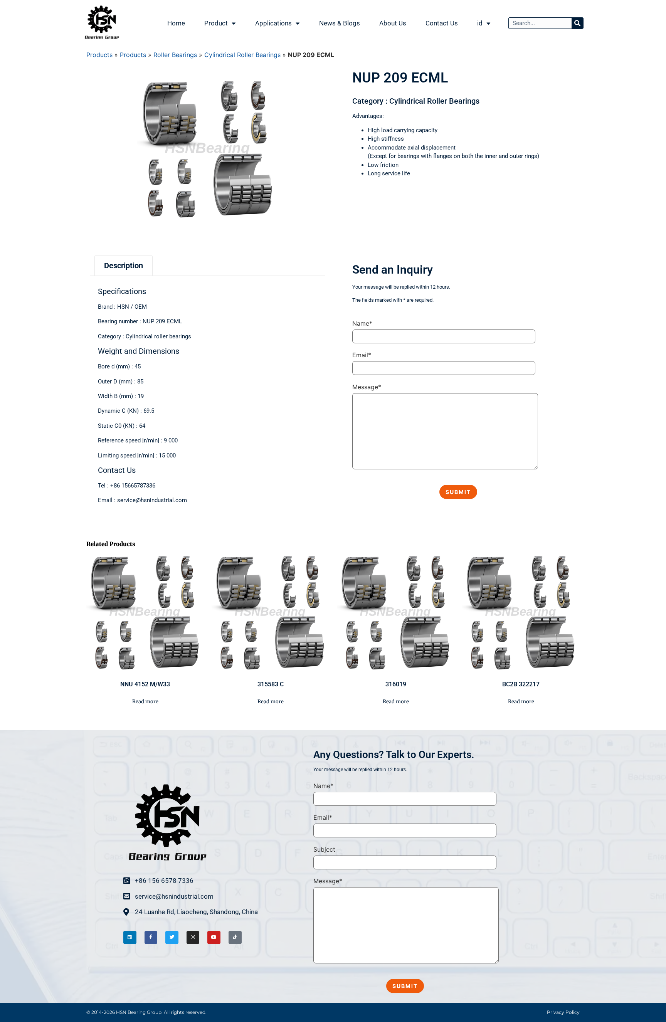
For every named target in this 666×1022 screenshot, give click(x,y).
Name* (362, 323)
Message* (366, 387)
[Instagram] (193, 937)
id (480, 23)
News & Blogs (339, 23)
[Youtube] (213, 937)
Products (99, 55)
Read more (145, 701)
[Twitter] (171, 937)
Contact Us (442, 23)
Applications (273, 23)
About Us (392, 23)
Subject (324, 849)
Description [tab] (123, 265)
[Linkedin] (129, 937)
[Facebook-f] (151, 937)
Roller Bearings (175, 55)
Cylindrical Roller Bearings (242, 55)
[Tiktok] (235, 937)
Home (176, 23)
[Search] (577, 23)
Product (216, 23)
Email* (361, 355)
